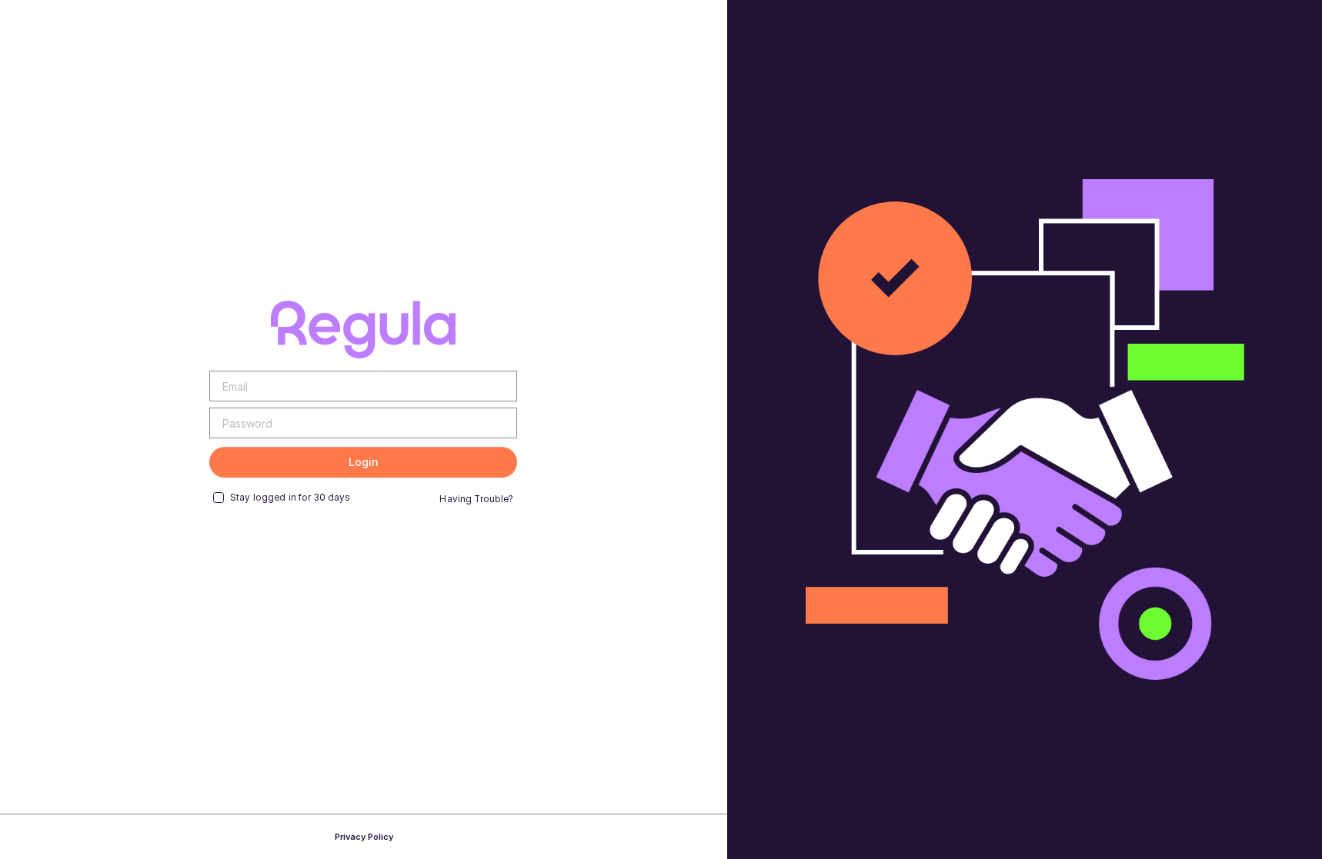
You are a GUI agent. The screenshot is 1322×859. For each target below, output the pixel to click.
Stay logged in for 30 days (290, 497)
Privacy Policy (364, 836)
